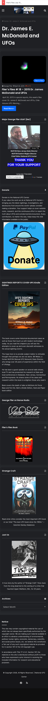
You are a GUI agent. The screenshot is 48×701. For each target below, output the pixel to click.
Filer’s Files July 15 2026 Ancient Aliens (21, 3)
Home (5, 21)
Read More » (9, 108)
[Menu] (3, 11)
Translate (39, 177)
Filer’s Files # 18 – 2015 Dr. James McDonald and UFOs (22, 91)
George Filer (8, 86)
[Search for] (45, 11)
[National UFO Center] (24, 10)
